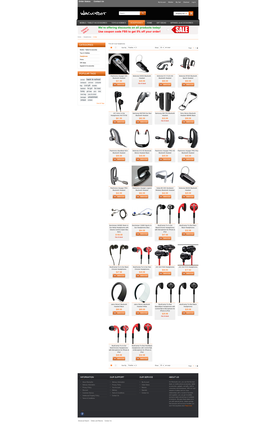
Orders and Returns (97, 421)
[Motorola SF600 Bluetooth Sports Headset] (188, 63)
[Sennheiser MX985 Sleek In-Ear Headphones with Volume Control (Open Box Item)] (119, 213)
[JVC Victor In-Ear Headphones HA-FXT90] (119, 101)
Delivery (114, 390)
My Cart (178, 2)
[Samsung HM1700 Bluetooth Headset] (165, 101)
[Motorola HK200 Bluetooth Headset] (188, 175)
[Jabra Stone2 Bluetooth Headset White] (142, 292)
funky (83, 91)
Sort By (124, 47)
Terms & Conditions (88, 398)
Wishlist (170, 2)
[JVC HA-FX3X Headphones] (165, 254)
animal (83, 79)
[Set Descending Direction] (136, 47)
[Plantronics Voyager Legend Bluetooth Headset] (142, 175)
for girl (90, 88)
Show (156, 47)
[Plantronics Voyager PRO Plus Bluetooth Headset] (188, 138)
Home (79, 37)
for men (97, 88)
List (116, 47)
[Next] (197, 48)
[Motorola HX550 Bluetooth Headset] (142, 63)
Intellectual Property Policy (90, 395)
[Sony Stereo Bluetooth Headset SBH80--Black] (188, 101)
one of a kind (92, 94)
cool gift (87, 85)
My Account (162, 2)
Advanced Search (83, 421)
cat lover (90, 82)
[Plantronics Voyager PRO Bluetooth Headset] (119, 175)
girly (95, 91)
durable (94, 85)
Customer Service (88, 393)
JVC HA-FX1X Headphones (188, 267)
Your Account (116, 387)
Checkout (186, 2)
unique (83, 100)
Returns (144, 387)
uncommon (93, 97)
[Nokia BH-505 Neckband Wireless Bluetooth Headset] (165, 175)
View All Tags (100, 103)
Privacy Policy (87, 387)
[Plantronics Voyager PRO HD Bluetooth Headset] (165, 138)
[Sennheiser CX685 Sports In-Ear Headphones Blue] (142, 213)
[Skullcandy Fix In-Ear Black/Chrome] (119, 254)
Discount (85, 390)
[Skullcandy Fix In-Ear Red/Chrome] (142, 254)
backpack (83, 82)
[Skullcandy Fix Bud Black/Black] (165, 292)
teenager (83, 97)
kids (99, 91)
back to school (93, 79)
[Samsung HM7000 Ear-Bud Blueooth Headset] (142, 101)
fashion (83, 88)
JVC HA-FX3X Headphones (165, 267)
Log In (194, 2)
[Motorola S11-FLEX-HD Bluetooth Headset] (165, 63)
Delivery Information (88, 385)
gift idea (89, 91)
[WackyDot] (93, 13)
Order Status (146, 385)
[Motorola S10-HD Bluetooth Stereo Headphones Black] (142, 138)
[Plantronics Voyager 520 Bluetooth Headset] (119, 63)
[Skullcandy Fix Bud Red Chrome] (188, 213)
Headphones (87, 37)
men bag (83, 94)
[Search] (143, 13)
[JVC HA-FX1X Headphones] (188, 254)
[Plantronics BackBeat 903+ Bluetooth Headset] (119, 138)
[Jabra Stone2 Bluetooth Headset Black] (119, 292)
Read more (188, 406)
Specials (144, 390)
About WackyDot (87, 382)
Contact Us (115, 395)
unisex (90, 100)
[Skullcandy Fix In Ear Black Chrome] (165, 213)
